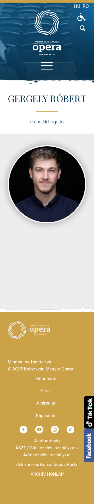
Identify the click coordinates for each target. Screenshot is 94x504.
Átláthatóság (47, 440)
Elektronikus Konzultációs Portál (47, 464)
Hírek (46, 390)
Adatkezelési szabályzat (47, 454)
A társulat (45, 403)
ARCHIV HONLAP (47, 474)
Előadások (46, 378)
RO (86, 6)
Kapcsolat (46, 415)
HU (77, 6)
